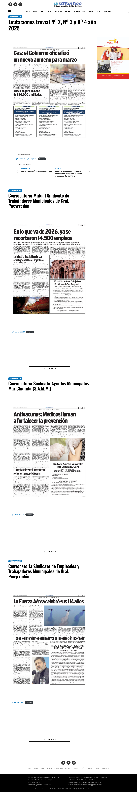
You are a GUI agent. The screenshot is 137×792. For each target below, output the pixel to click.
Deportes (68, 11)
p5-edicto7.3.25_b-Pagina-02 (26, 159)
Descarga (42, 159)
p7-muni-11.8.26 (18, 702)
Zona (98, 11)
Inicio (28, 11)
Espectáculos (58, 11)
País (83, 11)
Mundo (35, 11)
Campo (42, 11)
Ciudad (49, 11)
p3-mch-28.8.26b (18, 515)
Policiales (91, 11)
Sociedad (77, 11)
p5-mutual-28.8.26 (18, 332)
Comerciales (107, 11)
